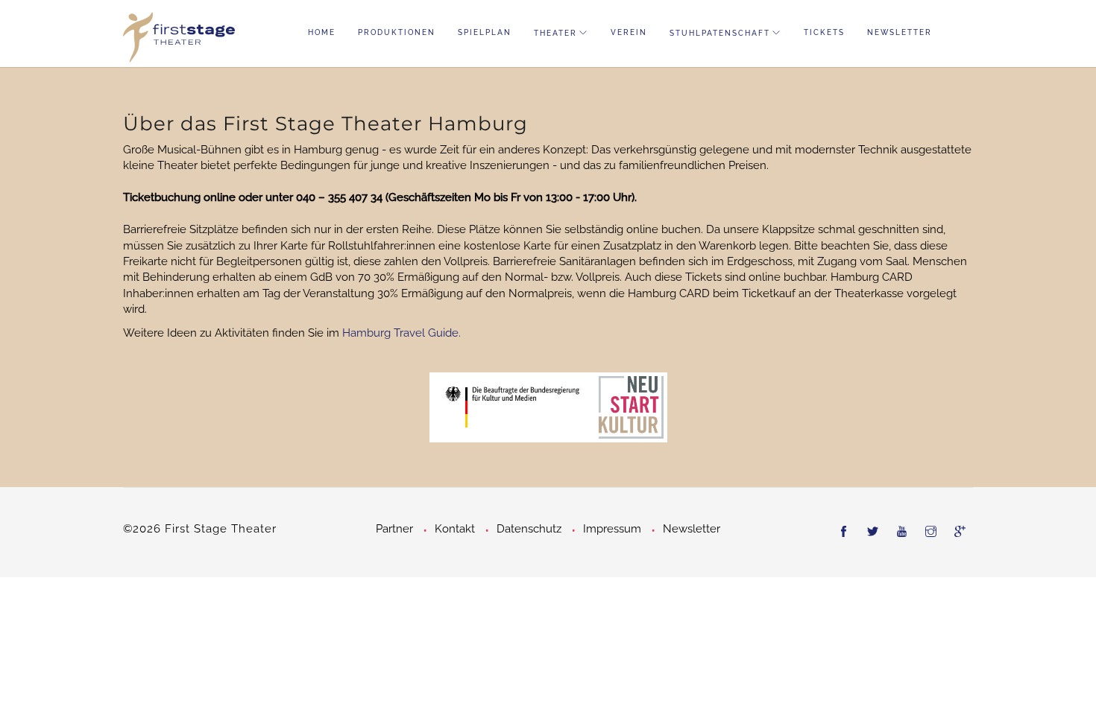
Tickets (824, 32)
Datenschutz (529, 528)
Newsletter (899, 32)
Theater (555, 33)
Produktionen (396, 32)
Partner (394, 528)
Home (322, 32)
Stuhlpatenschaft (720, 33)
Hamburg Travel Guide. (401, 333)
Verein (629, 32)
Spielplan (484, 32)
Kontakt (455, 528)
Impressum (612, 528)
